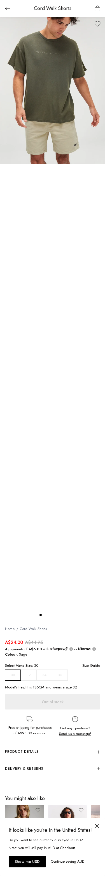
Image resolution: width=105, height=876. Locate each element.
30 (13, 675)
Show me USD (27, 861)
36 (60, 675)
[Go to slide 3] (52, 615)
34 (44, 675)
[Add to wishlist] (97, 24)
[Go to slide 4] (57, 615)
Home (10, 628)
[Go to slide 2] (46, 615)
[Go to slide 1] (40, 615)
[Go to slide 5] (63, 615)
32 (29, 675)
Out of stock (53, 702)
